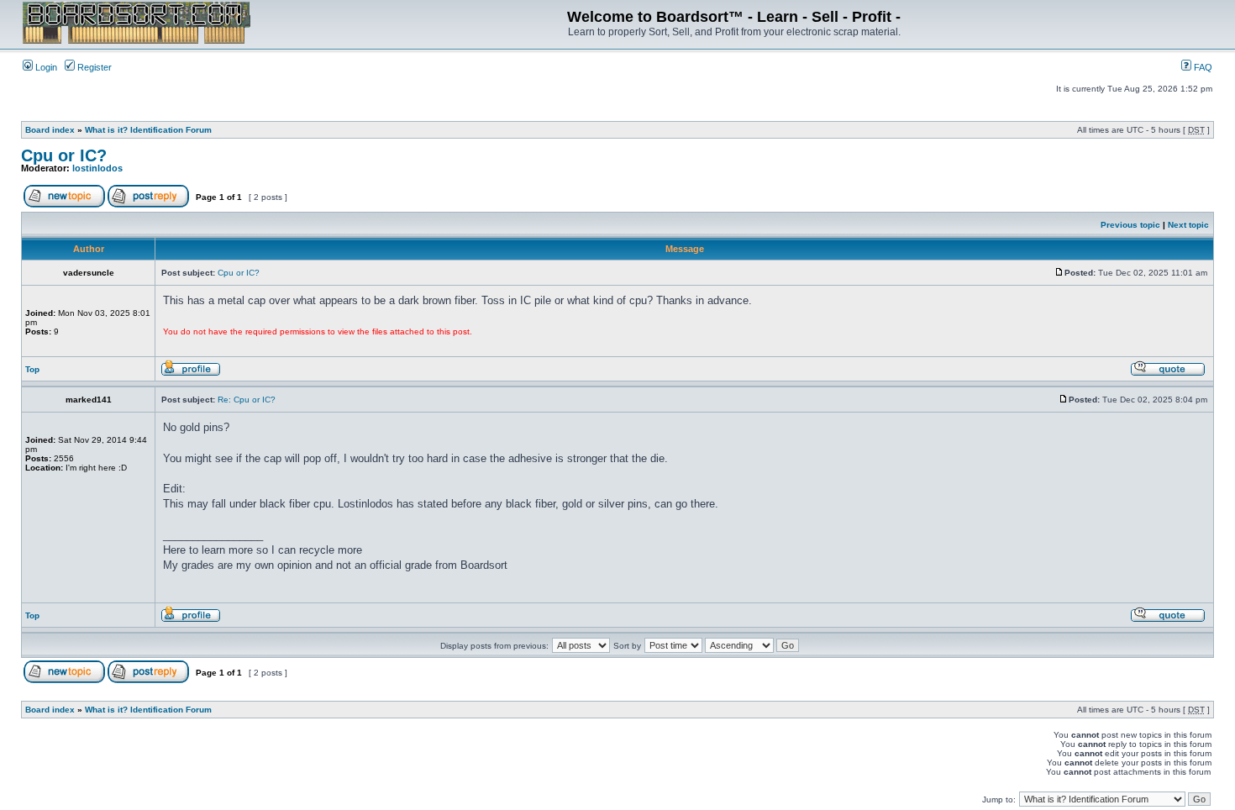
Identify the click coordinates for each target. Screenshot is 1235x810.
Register (93, 67)
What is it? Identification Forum (148, 129)
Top (32, 369)
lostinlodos (97, 168)
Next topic (1188, 224)
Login (45, 67)
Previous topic (1130, 224)
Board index (50, 129)
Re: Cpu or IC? (247, 399)
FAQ (1201, 67)
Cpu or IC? (64, 155)
